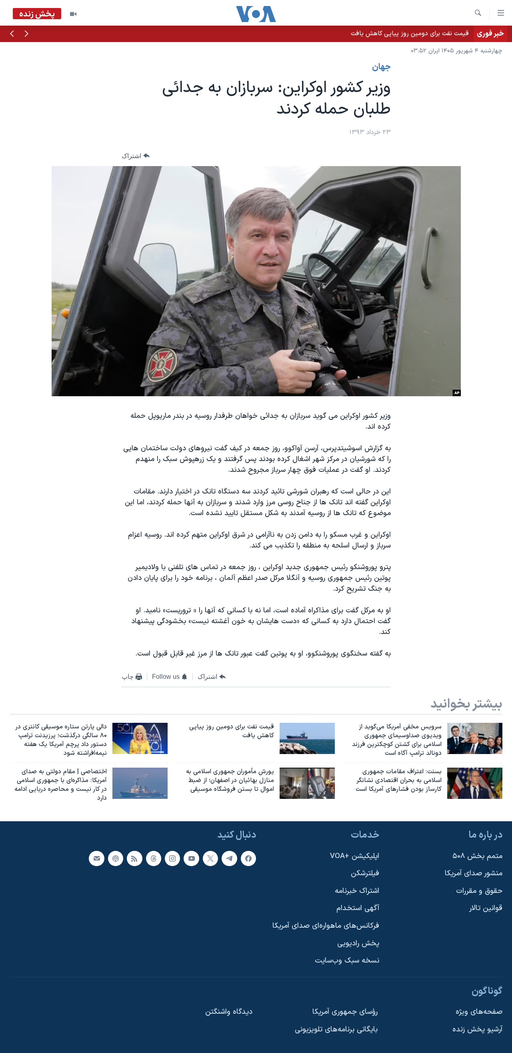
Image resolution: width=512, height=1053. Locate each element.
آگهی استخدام (357, 908)
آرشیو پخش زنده (477, 1029)
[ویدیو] (73, 14)
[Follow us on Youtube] (191, 858)
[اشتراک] (96, 858)
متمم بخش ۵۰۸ (477, 855)
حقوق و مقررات (479, 891)
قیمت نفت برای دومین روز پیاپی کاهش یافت (410, 33)
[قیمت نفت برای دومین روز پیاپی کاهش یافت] (307, 738)
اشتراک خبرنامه (357, 891)
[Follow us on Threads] (153, 858)
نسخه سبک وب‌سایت (347, 960)
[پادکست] (115, 858)
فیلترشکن (365, 873)
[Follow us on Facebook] (248, 858)
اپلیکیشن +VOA (354, 855)
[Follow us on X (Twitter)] (210, 858)
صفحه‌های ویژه (479, 1012)
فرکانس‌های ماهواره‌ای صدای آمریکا (325, 926)
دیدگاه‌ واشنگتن (228, 1012)
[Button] (136, 155)
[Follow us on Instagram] (172, 858)
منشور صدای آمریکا (473, 873)
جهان (381, 67)
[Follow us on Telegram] (229, 858)
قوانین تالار (485, 908)
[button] (26, 34)
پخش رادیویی (358, 943)
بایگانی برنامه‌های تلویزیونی (336, 1029)
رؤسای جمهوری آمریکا (345, 1012)
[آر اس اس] (134, 858)
